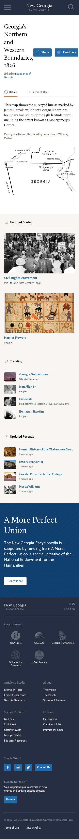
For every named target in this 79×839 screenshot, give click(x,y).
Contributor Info (52, 724)
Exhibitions (10, 724)
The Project (49, 689)
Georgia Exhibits (13, 735)
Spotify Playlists (12, 729)
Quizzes (9, 719)
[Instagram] (18, 767)
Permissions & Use (53, 729)
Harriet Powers (15, 337)
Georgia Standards (14, 700)
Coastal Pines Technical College (40, 474)
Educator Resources (15, 740)
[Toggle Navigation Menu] (7, 7)
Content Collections (15, 695)
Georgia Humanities (62, 642)
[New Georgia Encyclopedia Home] (39, 7)
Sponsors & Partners (54, 700)
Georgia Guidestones (33, 374)
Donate (10, 799)
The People (50, 695)
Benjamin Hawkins (31, 411)
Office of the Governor (16, 664)
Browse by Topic (13, 689)
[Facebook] (7, 767)
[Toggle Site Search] (71, 7)
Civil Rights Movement (20, 278)
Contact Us (43, 767)
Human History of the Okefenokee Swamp (47, 449)
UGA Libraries (39, 662)
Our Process (50, 719)
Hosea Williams (29, 486)
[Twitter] (28, 767)
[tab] (10, 92)
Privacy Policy (33, 827)
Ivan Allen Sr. (27, 387)
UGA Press (15, 642)
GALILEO (39, 642)
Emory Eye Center (31, 462)
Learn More (15, 581)
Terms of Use (11, 827)
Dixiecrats (25, 399)
